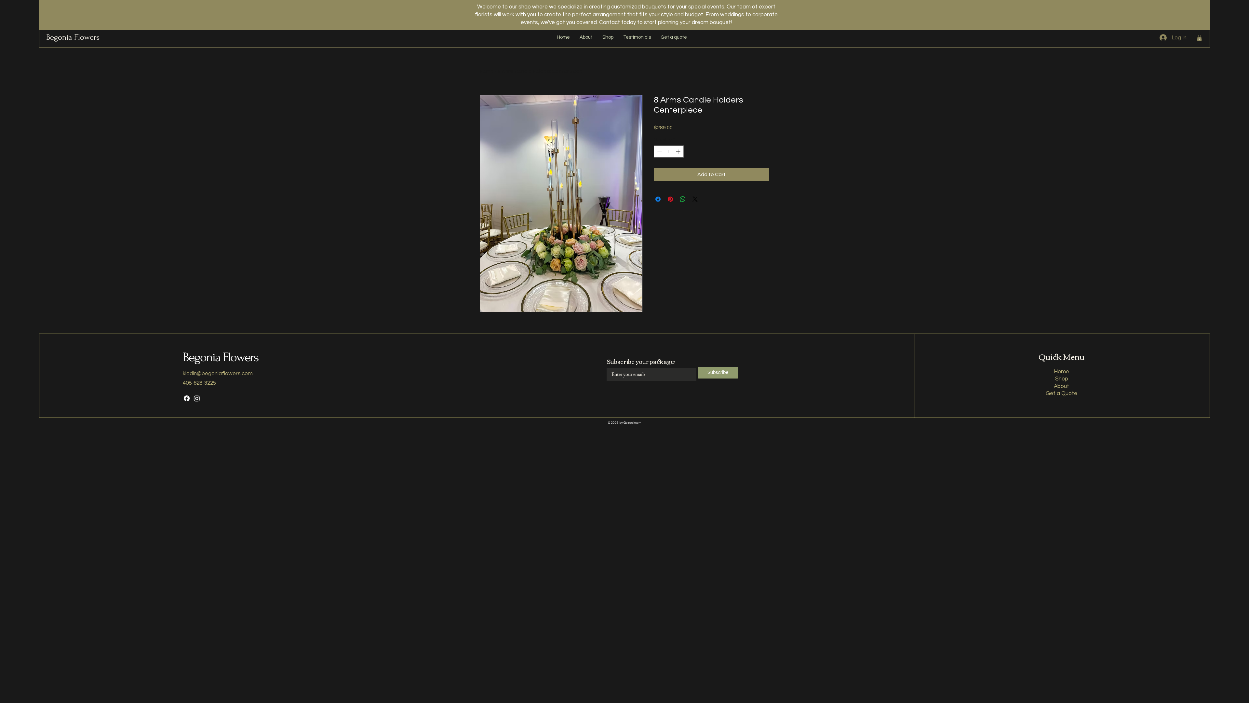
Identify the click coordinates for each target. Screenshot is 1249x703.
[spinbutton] (669, 151)
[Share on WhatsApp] (683, 199)
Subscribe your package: (641, 361)
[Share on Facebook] (658, 199)
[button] (1199, 38)
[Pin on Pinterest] (670, 199)
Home (487, 71)
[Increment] (679, 151)
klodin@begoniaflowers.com (218, 374)
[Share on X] (695, 199)
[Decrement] (659, 151)
